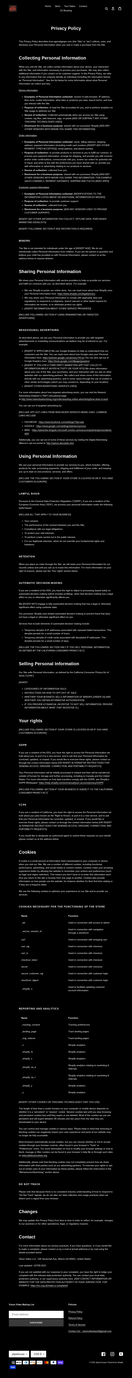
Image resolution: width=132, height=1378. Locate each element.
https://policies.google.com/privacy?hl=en (64, 357)
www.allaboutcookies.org (34, 1155)
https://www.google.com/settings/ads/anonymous (61, 426)
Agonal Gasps (101, 1362)
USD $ (38, 1354)
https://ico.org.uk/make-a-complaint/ (49, 1285)
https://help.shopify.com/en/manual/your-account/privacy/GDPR (71, 782)
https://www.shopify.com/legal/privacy (76, 293)
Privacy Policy (75, 1311)
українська (18, 1354)
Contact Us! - (75, 1331)
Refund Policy (75, 1318)
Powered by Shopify (115, 1362)
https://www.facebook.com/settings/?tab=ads (61, 422)
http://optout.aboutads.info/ (60, 443)
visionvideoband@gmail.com (97, 1331)
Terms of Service (76, 1324)
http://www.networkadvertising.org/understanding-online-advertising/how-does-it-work (64, 399)
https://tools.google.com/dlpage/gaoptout (69, 361)
